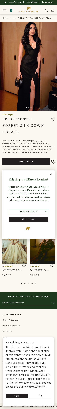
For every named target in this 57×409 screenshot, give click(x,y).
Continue (28, 219)
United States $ (28, 211)
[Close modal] (51, 174)
